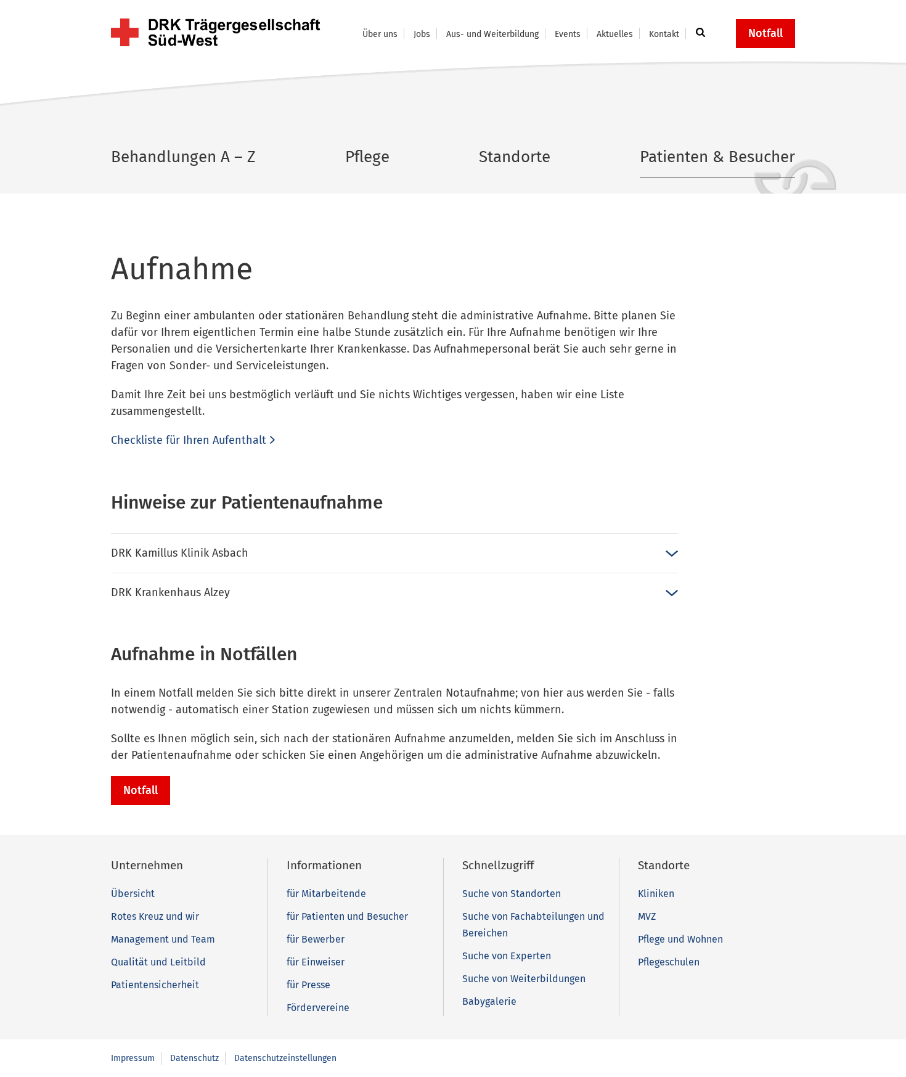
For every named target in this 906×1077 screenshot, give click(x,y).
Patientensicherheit (155, 985)
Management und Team (163, 939)
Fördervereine (318, 1008)
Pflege (367, 156)
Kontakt (664, 34)
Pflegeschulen (669, 962)
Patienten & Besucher (717, 156)
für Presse (308, 985)
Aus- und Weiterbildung (492, 34)
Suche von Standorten (511, 893)
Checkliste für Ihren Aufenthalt (188, 440)
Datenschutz (194, 1058)
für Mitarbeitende (326, 893)
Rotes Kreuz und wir (155, 916)
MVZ (647, 916)
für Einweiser (316, 962)
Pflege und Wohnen (680, 939)
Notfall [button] (765, 33)
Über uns (380, 34)
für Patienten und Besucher (347, 916)
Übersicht (133, 893)
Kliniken (656, 893)
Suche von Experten (506, 956)
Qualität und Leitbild (158, 962)
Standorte (514, 156)
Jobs (422, 34)
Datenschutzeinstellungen (285, 1058)
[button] (698, 33)
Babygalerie (489, 1001)
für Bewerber (316, 939)
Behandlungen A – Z (183, 156)
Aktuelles (615, 34)
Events (568, 34)
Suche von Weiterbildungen (524, 979)
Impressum (133, 1058)
